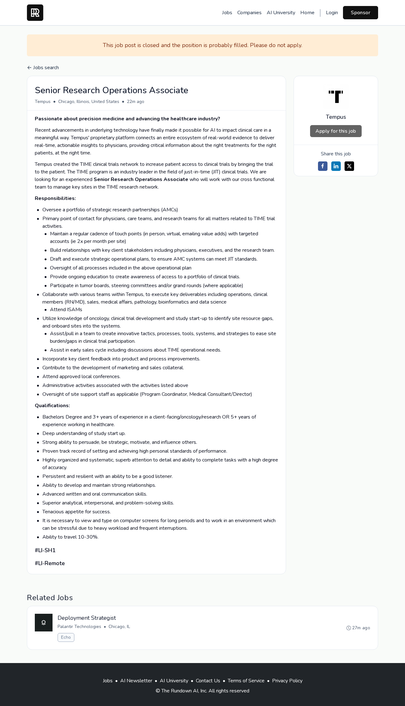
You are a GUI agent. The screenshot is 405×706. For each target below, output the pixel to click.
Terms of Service (246, 680)
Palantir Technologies (79, 627)
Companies (249, 12)
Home (307, 12)
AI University (281, 12)
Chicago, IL (119, 627)
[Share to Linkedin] (336, 166)
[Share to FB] (322, 166)
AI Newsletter (136, 680)
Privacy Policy (287, 680)
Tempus (43, 102)
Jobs (227, 12)
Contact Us (208, 680)
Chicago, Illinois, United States (88, 102)
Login (332, 12)
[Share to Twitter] (349, 166)
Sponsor (360, 12)
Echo (66, 637)
